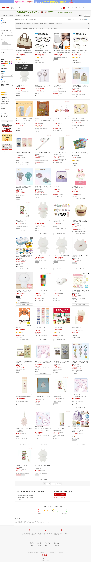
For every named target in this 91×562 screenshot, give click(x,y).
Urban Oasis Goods (39, 95)
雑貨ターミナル (57, 300)
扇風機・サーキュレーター (31, 519)
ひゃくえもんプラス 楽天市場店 (23, 162)
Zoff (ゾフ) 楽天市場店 (40, 62)
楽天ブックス (75, 196)
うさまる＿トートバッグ (58, 85)
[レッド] (4, 63)
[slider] (1, 44)
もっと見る (19, 499)
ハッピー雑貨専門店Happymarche (23, 302)
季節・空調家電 (21, 519)
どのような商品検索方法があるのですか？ (25, 495)
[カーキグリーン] (9, 61)
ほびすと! (37, 230)
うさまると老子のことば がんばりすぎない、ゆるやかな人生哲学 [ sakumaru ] (80, 188)
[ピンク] (11, 61)
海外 (5, 71)
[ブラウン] (6, 61)
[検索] (64, 8)
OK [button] (31, 67)
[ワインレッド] (2, 63)
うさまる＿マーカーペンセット (41, 290)
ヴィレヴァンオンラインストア (22, 438)
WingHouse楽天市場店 (21, 230)
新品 (2, 54)
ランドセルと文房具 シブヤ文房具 (79, 231)
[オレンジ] (6, 63)
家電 (16, 519)
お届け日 (2, 77)
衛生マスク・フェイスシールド (44, 522)
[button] (86, 5)
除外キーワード (4, 116)
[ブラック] (2, 61)
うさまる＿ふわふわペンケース (60, 290)
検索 (7, 49)
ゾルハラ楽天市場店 (58, 95)
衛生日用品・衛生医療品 (31, 522)
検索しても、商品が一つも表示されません (25, 497)
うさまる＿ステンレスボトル (59, 152)
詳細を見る (56, 28)
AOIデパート (38, 371)
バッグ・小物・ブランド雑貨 (20, 521)
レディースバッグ (35, 521)
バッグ (29, 521)
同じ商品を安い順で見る (24, 164)
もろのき (75, 301)
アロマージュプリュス (21, 266)
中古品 (2, 56)
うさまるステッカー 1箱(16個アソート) (61, 220)
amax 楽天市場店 (76, 337)
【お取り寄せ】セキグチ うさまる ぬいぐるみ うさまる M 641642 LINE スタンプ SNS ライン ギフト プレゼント (43, 467)
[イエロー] (7, 63)
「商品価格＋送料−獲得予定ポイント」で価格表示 (24, 19)
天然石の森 (38, 404)
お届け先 (2, 73)
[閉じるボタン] (88, 24)
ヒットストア (57, 60)
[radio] (1, 20)
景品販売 (18, 130)
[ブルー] (9, 63)
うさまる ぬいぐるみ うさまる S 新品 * (43, 255)
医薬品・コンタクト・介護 (20, 522)
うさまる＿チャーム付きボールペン (42, 152)
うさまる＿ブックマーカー (21, 220)
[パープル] (11, 63)
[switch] (12, 85)
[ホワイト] (4, 61)
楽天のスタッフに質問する (60, 494)
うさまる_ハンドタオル (58, 186)
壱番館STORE (19, 95)
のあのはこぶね (39, 476)
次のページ (59, 483)
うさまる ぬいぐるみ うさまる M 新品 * (61, 255)
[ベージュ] (7, 61)
